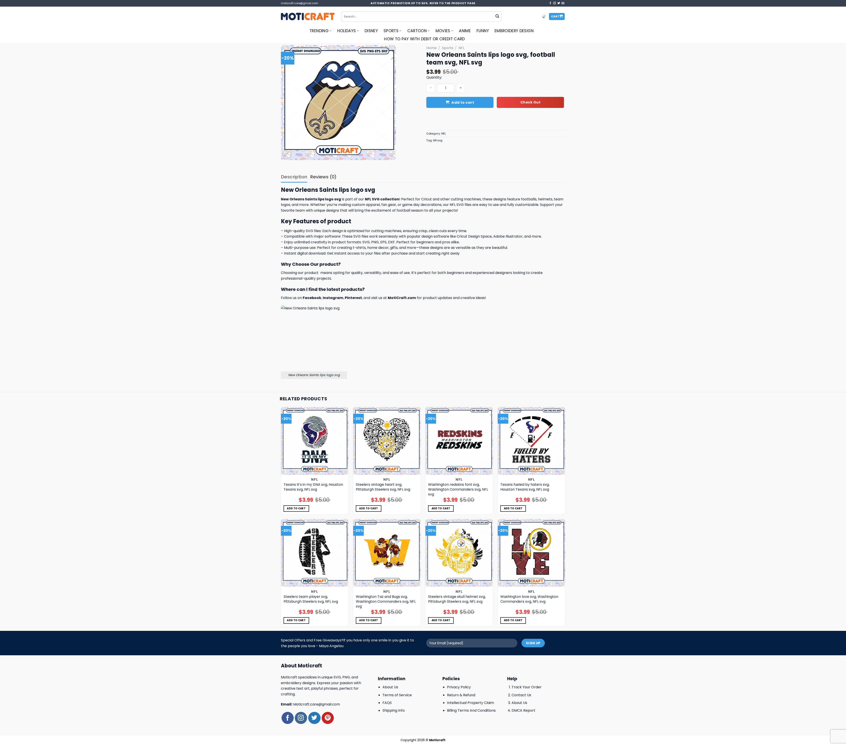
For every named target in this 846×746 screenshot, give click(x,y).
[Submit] (497, 16)
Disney (371, 30)
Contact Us (521, 695)
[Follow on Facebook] (550, 3)
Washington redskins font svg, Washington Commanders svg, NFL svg (458, 489)
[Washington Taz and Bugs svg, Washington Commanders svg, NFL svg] (387, 553)
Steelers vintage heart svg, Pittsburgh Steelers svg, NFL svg (383, 487)
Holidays (346, 30)
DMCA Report (523, 710)
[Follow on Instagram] (554, 3)
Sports (391, 30)
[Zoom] (286, 154)
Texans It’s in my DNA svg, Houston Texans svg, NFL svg (313, 487)
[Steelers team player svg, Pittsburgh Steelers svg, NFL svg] (315, 553)
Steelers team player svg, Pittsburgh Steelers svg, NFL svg (311, 599)
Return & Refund (461, 695)
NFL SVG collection (382, 199)
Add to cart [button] (296, 508)
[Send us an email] (563, 3)
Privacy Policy (459, 687)
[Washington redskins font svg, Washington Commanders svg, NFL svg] (459, 441)
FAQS (387, 702)
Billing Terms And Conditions (471, 710)
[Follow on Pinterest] (328, 718)
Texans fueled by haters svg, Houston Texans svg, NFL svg (524, 487)
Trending (319, 30)
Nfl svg (437, 140)
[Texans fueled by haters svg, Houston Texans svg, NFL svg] (531, 441)
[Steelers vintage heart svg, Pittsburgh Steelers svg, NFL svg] (387, 441)
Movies (443, 30)
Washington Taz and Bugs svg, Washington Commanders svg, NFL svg (386, 601)
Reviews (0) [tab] (323, 177)
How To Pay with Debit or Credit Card (424, 39)
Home (431, 47)
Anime (465, 30)
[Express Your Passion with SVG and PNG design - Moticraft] (308, 16)
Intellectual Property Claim (470, 702)
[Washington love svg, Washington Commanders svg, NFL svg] (531, 553)
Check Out (530, 102)
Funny (483, 30)
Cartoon (417, 30)
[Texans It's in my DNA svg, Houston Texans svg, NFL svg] (315, 441)
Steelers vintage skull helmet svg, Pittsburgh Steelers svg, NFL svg (457, 599)
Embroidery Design (514, 30)
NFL (461, 47)
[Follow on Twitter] (558, 3)
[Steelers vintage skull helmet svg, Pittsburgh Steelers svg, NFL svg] (459, 553)
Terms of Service (397, 695)
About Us (390, 687)
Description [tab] (294, 177)
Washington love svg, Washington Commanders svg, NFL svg (529, 599)
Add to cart (462, 102)
